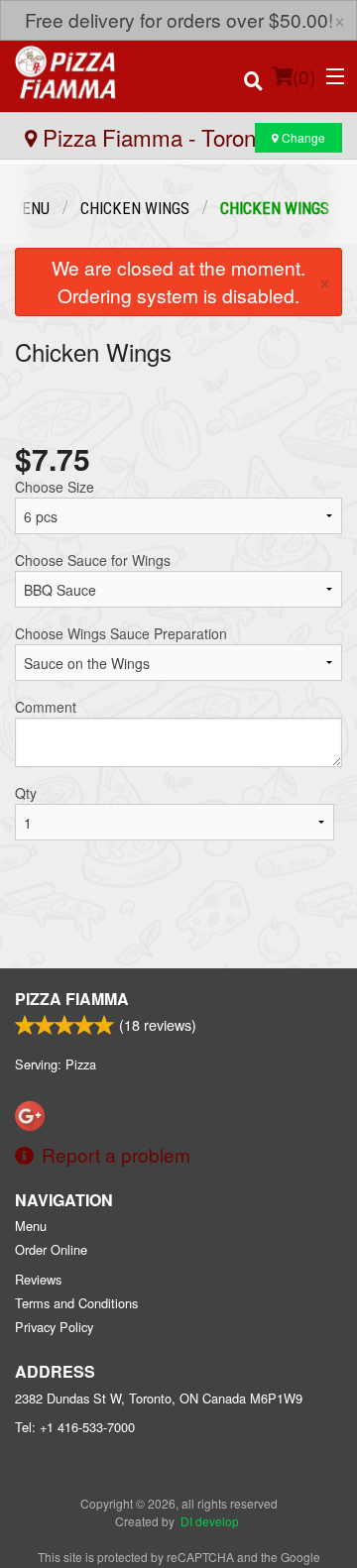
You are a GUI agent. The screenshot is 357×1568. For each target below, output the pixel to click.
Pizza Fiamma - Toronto (155, 137)
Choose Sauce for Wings (93, 560)
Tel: (75, 1426)
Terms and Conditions (76, 1302)
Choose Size (54, 487)
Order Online (51, 1249)
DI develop (209, 1520)
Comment (45, 707)
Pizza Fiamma (72, 998)
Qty (26, 793)
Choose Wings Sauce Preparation (121, 633)
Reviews (38, 1279)
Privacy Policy (54, 1326)
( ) (304, 75)
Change (302, 137)
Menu (31, 1225)
